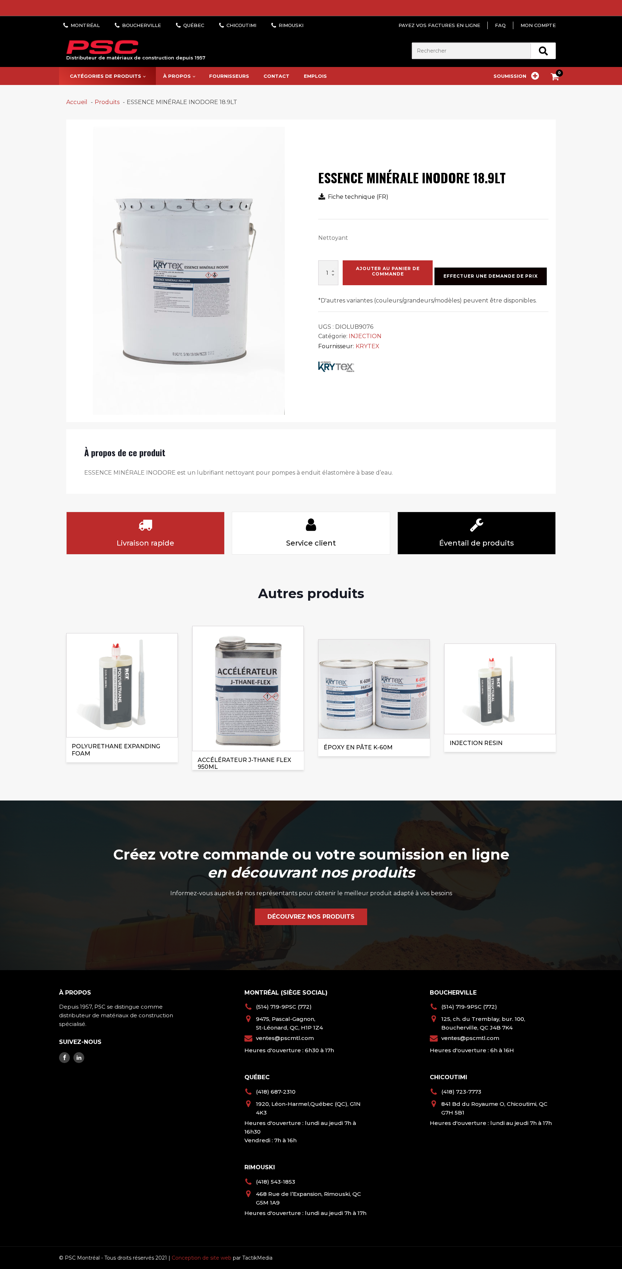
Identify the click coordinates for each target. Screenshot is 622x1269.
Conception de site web (201, 1258)
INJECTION (365, 336)
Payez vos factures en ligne (439, 25)
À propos (177, 76)
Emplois (315, 76)
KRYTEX (367, 346)
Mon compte (538, 25)
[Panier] (556, 78)
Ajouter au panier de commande (388, 271)
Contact (276, 76)
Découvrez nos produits (311, 916)
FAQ (500, 25)
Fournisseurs (229, 76)
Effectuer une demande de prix (490, 276)
